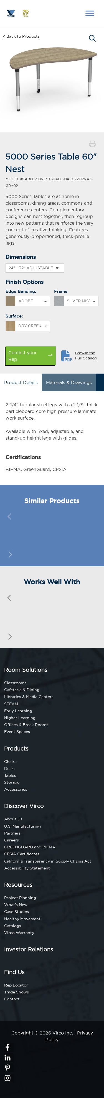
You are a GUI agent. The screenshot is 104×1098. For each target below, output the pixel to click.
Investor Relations (28, 949)
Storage (11, 782)
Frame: (61, 291)
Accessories (15, 789)
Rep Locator (16, 985)
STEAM (11, 703)
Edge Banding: (21, 291)
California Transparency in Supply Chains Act (47, 861)
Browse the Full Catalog (86, 356)
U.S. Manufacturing (22, 826)
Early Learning (18, 710)
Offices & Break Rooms (26, 724)
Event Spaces (17, 731)
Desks (10, 768)
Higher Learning (19, 717)
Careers (11, 840)
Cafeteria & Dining (21, 689)
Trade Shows (16, 992)
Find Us (14, 971)
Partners (12, 833)
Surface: (14, 316)
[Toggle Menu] (89, 13)
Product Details (21, 382)
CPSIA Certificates (21, 853)
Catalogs (12, 925)
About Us (13, 818)
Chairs (10, 761)
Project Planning (20, 897)
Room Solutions (25, 669)
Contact (12, 998)
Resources (18, 884)
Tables (10, 775)
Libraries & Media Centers (29, 696)
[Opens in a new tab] (9, 1047)
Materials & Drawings (69, 382)
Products (16, 748)
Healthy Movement (22, 918)
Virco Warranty (19, 932)
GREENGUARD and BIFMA (29, 847)
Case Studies (16, 911)
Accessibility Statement (27, 868)
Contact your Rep (22, 356)
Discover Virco (24, 805)
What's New (15, 904)
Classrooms (15, 682)
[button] (92, 145)
